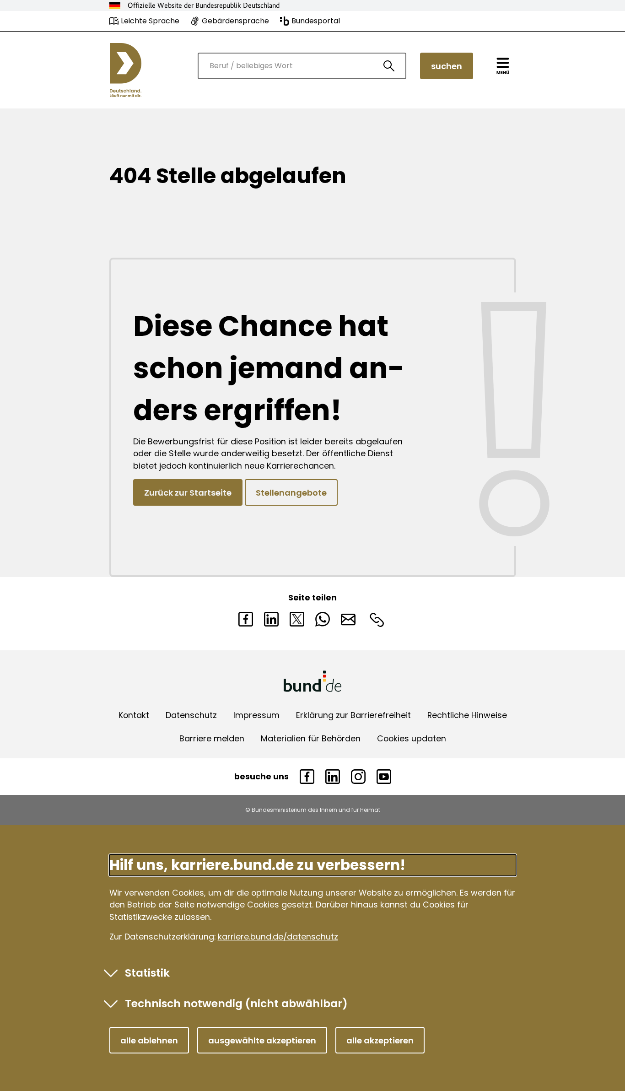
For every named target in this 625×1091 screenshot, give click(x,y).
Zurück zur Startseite (188, 492)
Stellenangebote (291, 492)
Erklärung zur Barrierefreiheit (353, 715)
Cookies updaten (411, 738)
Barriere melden (211, 738)
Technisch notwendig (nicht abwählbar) (236, 1003)
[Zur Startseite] (125, 70)
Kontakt (134, 715)
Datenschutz (191, 715)
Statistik (147, 972)
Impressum (256, 715)
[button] (149, 1040)
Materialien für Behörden (311, 738)
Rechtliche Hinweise (467, 715)
